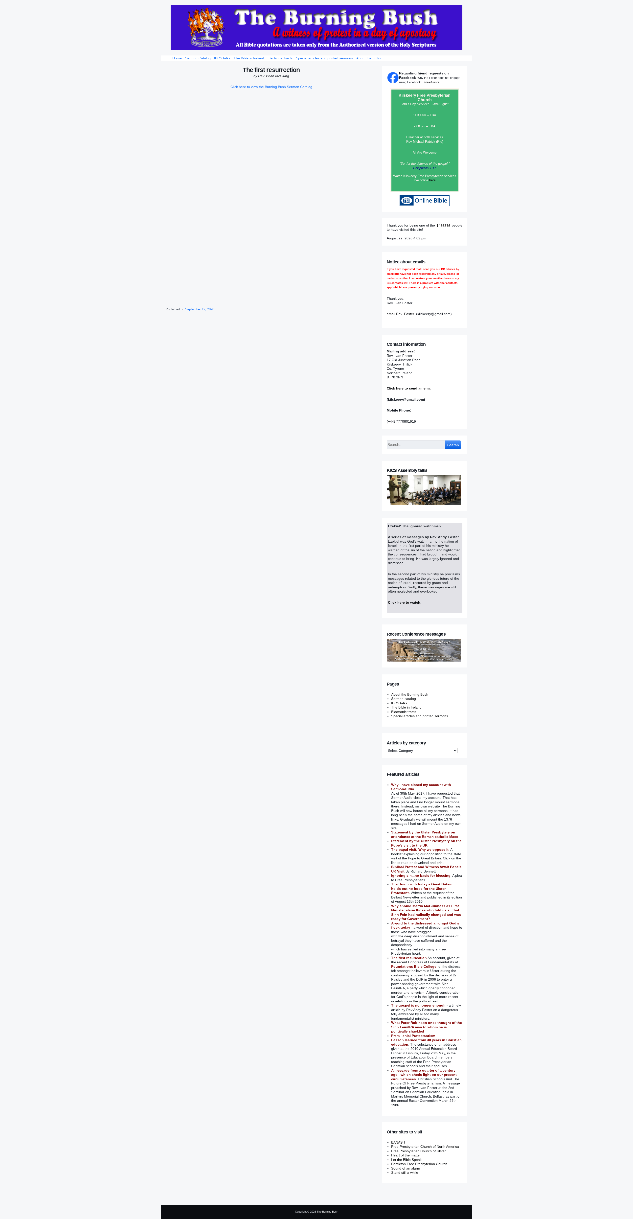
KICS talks (222, 58)
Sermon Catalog (198, 58)
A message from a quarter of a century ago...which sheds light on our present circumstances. (424, 1074)
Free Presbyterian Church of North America (425, 1147)
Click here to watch (404, 602)
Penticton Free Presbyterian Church (419, 1164)
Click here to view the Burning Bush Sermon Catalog (271, 87)
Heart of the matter (406, 1155)
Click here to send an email (409, 388)
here (432, 180)
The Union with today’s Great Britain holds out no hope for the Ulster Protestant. (421, 888)
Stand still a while (404, 1172)
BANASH (398, 1142)
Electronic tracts (280, 58)
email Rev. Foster (400, 314)
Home (177, 58)
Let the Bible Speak (406, 1160)
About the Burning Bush (409, 694)
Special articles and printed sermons (324, 58)
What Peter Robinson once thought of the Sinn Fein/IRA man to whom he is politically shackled (426, 1027)
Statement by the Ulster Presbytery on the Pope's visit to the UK (426, 843)
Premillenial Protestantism (413, 1036)
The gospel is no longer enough (418, 1005)
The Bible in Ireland (249, 58)
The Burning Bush (327, 1211)
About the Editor (369, 58)
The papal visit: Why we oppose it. (420, 849)
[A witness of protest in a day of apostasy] (316, 27)
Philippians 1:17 (424, 168)
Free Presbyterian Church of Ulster (418, 1151)
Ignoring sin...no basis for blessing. (421, 875)
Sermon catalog (403, 699)
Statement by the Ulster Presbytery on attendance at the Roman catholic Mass (424, 834)
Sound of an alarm (405, 1168)
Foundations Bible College (413, 966)
